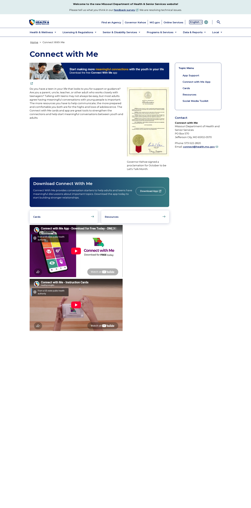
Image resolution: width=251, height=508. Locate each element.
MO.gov (155, 22)
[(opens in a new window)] (99, 74)
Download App (149, 191)
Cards (37, 216)
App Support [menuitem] (191, 75)
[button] (40, 32)
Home (34, 42)
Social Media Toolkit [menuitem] (195, 101)
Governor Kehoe (135, 22)
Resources (112, 216)
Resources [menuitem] (189, 94)
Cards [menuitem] (186, 88)
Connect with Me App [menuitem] (196, 81)
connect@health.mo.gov (199, 146)
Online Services (173, 22)
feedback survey (124, 10)
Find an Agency (111, 22)
